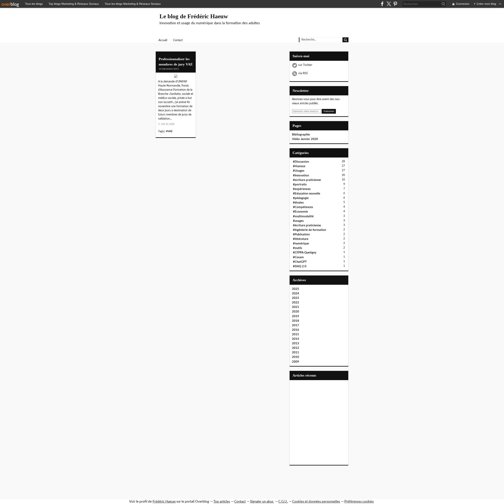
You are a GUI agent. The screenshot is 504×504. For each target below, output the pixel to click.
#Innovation (301, 175)
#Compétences (303, 207)
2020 (295, 311)
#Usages (298, 170)
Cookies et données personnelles (316, 501)
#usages (298, 220)
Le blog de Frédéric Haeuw (193, 16)
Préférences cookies (359, 501)
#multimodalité (303, 216)
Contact (178, 40)
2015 (295, 334)
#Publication (301, 234)
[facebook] (382, 4)
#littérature (300, 239)
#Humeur (299, 166)
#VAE (169, 131)
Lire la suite (167, 124)
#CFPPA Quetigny (304, 252)
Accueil (162, 40)
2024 (295, 293)
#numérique (301, 243)
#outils (297, 248)
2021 (295, 307)
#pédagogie (301, 198)
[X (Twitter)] (388, 4)
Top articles (221, 501)
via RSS (303, 73)
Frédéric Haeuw (164, 501)
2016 (295, 329)
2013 (295, 343)
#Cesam (298, 257)
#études (298, 202)
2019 (295, 316)
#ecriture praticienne (307, 180)
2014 (295, 338)
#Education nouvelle (306, 193)
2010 (295, 357)
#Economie (300, 211)
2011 (295, 352)
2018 (295, 320)
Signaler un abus (262, 501)
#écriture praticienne (307, 225)
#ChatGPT (300, 261)
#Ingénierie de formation (309, 230)
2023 (295, 298)
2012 (295, 347)
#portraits (300, 184)
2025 (295, 288)
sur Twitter (305, 65)
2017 (295, 325)
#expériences (302, 189)
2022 (295, 302)
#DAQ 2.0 (299, 266)
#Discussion (301, 161)
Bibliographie (301, 134)
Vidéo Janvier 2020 (305, 139)
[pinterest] (395, 4)
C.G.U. (283, 501)
